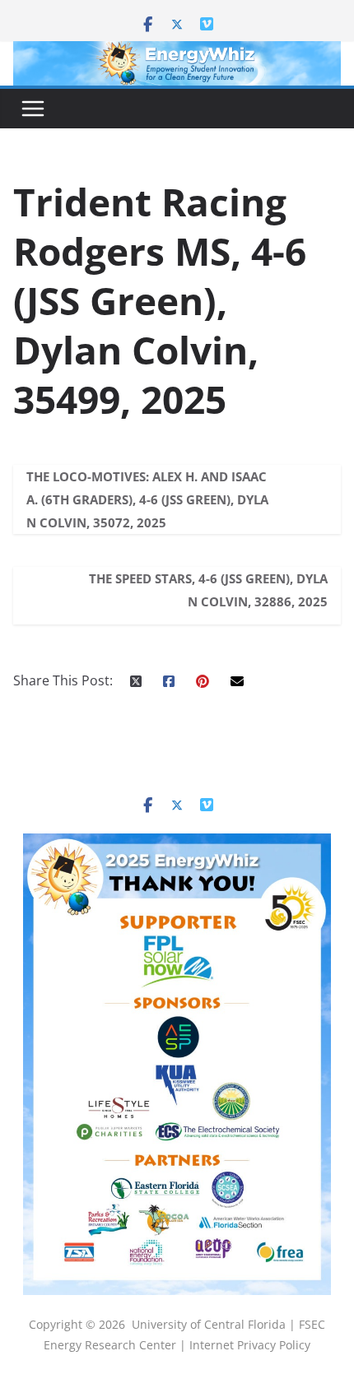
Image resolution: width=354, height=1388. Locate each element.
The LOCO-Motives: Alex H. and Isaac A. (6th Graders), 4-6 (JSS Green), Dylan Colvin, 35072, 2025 (147, 499)
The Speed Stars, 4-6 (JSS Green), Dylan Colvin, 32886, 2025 (208, 590)
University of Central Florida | (215, 1324)
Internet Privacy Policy (249, 1345)
